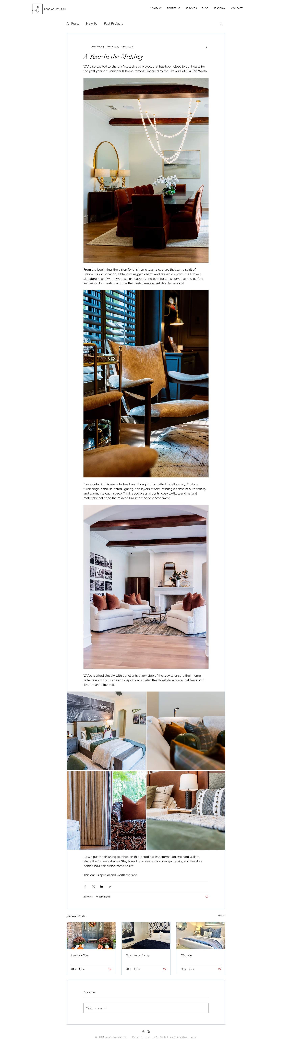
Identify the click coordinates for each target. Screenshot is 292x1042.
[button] (221, 23)
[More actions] (206, 47)
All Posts (73, 23)
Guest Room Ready (138, 955)
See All (221, 915)
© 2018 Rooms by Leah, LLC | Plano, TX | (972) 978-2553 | (132, 1036)
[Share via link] (110, 886)
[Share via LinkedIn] (101, 886)
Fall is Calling (80, 955)
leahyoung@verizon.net (183, 1036)
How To (91, 23)
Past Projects (113, 23)
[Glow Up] (200, 935)
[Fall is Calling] (91, 935)
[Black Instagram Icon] (148, 1032)
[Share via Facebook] (85, 886)
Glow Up (186, 955)
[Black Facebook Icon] (143, 1032)
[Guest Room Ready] (146, 935)
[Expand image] (106, 731)
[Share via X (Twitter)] (93, 886)
